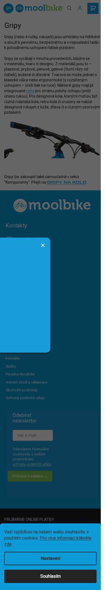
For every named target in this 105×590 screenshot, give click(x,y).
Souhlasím (50, 576)
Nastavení (50, 558)
